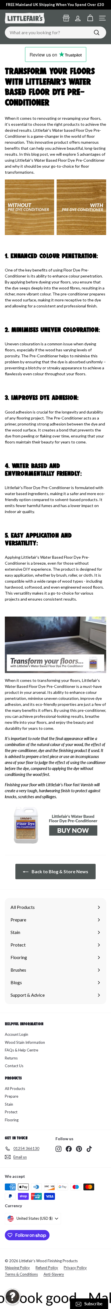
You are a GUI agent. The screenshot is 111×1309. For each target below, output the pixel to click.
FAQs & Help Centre (21, 1050)
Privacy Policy (75, 1267)
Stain (9, 1104)
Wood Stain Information (25, 1042)
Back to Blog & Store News (59, 871)
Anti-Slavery (54, 1274)
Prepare (11, 1096)
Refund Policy (47, 1267)
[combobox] (55, 32)
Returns (11, 1058)
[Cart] (90, 18)
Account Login (16, 1034)
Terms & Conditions (21, 1274)
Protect (11, 1112)
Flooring (11, 1120)
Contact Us (14, 1065)
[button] (12, 1296)
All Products (15, 1088)
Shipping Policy (17, 1267)
